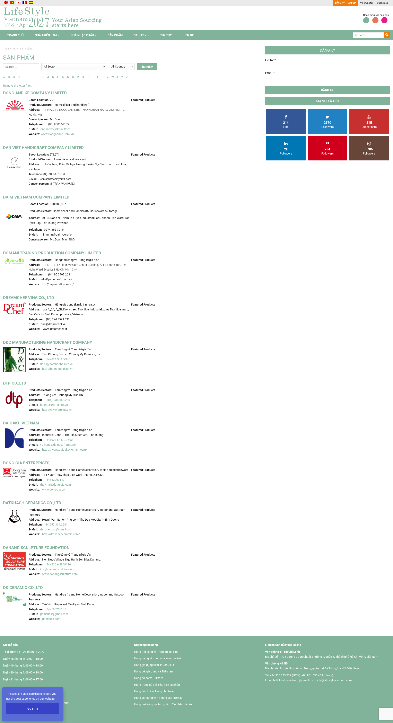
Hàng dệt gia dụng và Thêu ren (153, 671)
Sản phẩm (115, 35)
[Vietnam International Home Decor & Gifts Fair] (54, 18)
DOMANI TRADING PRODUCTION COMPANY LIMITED (52, 252)
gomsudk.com (51, 618)
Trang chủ (15, 35)
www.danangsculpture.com (60, 574)
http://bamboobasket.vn (57, 368)
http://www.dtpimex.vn (57, 409)
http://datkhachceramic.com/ (61, 534)
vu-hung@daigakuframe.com (58, 444)
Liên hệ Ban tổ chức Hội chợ (283, 644)
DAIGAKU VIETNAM (21, 423)
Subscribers (369, 125)
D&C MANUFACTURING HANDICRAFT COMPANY (47, 342)
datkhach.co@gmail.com (56, 529)
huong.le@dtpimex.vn (54, 404)
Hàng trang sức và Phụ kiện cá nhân (157, 684)
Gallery (140, 35)
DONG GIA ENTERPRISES (26, 462)
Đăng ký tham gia (345, 3)
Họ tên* (270, 60)
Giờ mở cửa (10, 644)
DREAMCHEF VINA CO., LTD (28, 297)
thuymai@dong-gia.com (55, 484)
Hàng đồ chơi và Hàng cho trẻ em (155, 691)
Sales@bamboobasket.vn (56, 364)
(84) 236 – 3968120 (58, 564)
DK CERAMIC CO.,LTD (23, 587)
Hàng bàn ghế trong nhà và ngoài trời (157, 658)
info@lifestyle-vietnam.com (334, 680)
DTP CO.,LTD (14, 383)
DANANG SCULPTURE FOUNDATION (36, 547)
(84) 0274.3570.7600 (59, 439)
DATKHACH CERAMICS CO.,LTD (32, 502)
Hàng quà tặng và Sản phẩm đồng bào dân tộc (163, 704)
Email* (270, 73)
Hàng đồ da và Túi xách (149, 678)
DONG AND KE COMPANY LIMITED (35, 92)
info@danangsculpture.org (57, 569)
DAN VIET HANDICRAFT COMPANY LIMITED (43, 147)
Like (286, 125)
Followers (327, 125)
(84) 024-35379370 (57, 359)
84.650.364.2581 (56, 524)
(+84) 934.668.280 (57, 400)
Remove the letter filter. (17, 85)
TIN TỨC (166, 35)
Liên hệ (188, 35)
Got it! (32, 708)
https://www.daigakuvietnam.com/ (64, 449)
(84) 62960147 (54, 479)
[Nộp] (387, 35)
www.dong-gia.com (54, 489)
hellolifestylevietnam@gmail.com (294, 680)
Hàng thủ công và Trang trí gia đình (156, 651)
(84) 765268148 (55, 609)
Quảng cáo (382, 3)
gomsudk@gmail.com (54, 614)
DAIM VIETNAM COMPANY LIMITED (36, 197)
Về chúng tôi (366, 3)
